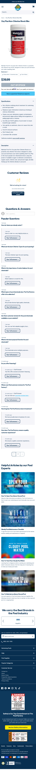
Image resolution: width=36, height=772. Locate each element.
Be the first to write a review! (18, 193)
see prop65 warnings (19, 138)
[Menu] (2, 6)
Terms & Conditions (7, 679)
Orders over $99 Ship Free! (18, 1)
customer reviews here (21, 395)
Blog (14, 746)
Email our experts (23, 93)
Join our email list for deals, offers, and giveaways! (14, 632)
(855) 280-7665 (7, 641)
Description (4, 145)
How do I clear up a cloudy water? (11, 225)
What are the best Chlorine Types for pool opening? (17, 246)
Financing (9, 746)
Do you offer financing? (8, 363)
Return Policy (5, 675)
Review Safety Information (18, 727)
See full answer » (12, 238)
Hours (3, 673)
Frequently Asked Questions (9, 677)
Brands (3, 746)
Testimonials (20, 746)
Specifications (5, 101)
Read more (4, 72)
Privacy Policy (5, 681)
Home (2, 18)
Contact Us (4, 671)
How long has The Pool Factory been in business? (16, 409)
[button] (3, 621)
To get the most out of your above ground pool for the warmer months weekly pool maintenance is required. (17, 531)
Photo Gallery (29, 746)
